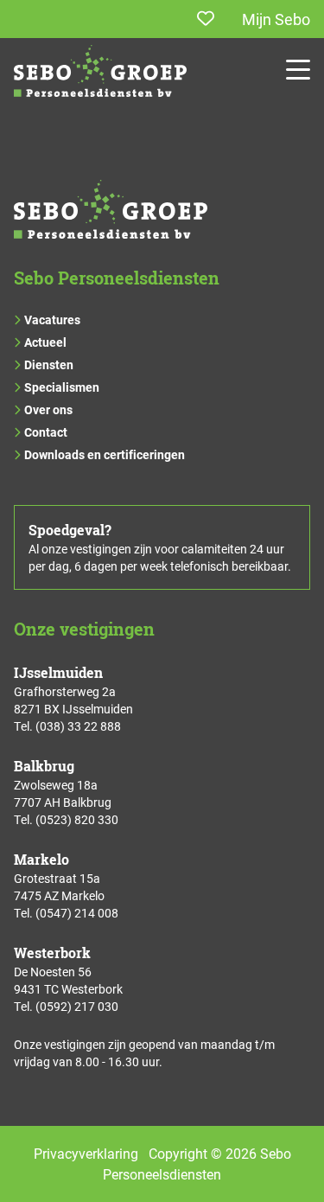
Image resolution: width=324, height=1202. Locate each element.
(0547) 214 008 (76, 913)
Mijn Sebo (276, 19)
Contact (45, 432)
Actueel (45, 342)
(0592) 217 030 (76, 1006)
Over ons (48, 409)
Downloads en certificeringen (104, 454)
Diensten (48, 364)
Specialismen (61, 387)
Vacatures (52, 319)
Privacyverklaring (86, 1153)
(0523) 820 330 (76, 819)
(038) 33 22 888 (78, 726)
